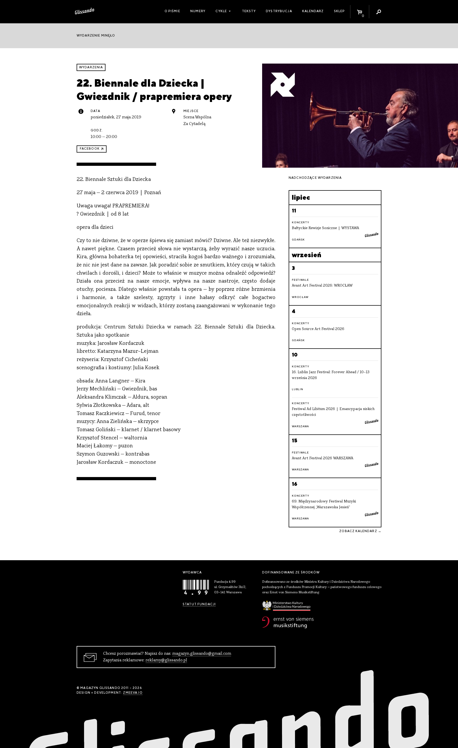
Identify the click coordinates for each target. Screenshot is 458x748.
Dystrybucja (279, 11)
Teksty (249, 11)
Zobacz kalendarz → (360, 531)
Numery (197, 11)
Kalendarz (313, 11)
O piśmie (172, 11)
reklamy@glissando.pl (166, 660)
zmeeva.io (132, 692)
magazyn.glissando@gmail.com (201, 654)
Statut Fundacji (199, 604)
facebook (90, 148)
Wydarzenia (91, 67)
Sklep (339, 11)
